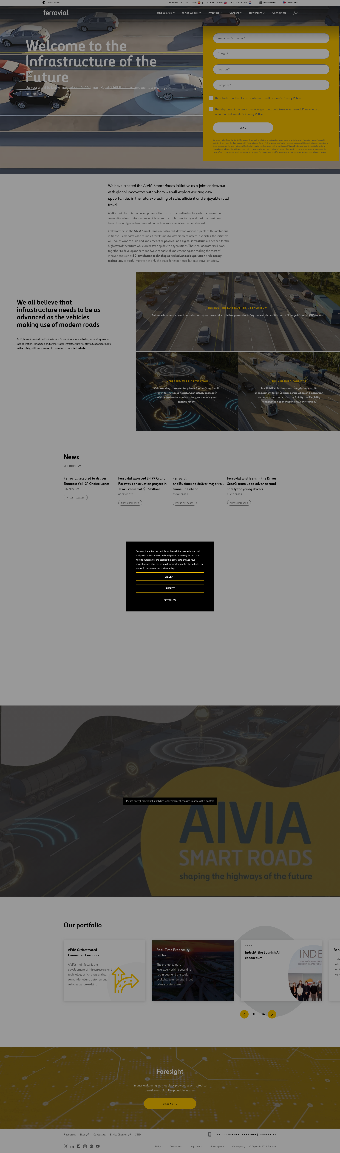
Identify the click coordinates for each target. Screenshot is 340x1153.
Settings (170, 600)
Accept (170, 577)
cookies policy (167, 568)
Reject (170, 588)
